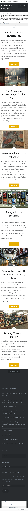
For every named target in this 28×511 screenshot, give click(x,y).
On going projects (7, 430)
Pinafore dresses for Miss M (10, 439)
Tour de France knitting (9, 406)
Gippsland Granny (6, 7)
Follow (5, 491)
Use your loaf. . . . (7, 435)
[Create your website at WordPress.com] (14, 1)
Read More (14, 64)
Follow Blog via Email (11, 473)
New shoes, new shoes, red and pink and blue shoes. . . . (14, 394)
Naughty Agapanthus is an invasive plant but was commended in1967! (12, 401)
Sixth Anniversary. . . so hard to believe (13, 444)
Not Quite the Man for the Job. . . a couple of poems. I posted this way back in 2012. (13, 424)
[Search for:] (14, 456)
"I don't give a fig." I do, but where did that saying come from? (13, 412)
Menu (23, 5)
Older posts (14, 371)
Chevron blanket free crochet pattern (13, 417)
